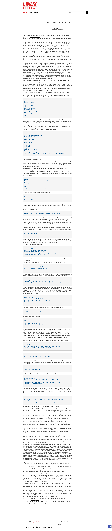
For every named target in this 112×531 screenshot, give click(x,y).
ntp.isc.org (27, 335)
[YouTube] (33, 522)
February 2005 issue (35, 37)
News (30, 12)
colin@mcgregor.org (35, 500)
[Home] (30, 5)
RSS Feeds (66, 521)
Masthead (60, 521)
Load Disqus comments (29, 507)
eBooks (35, 12)
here (57, 287)
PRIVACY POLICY (27, 527)
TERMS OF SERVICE (36, 527)
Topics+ (25, 12)
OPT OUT (50, 527)
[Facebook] (36, 522)
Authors (59, 523)
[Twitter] (39, 522)
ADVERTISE (44, 527)
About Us (66, 523)
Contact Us (60, 524)
